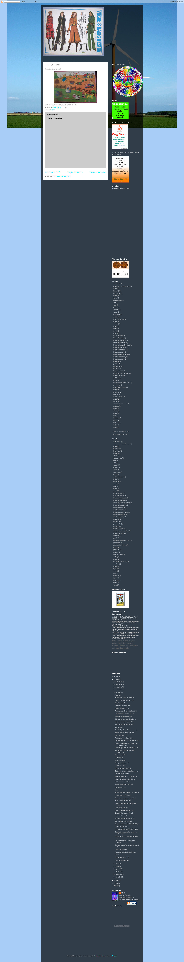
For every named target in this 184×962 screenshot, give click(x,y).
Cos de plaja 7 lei (120, 703)
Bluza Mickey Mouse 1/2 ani (124, 813)
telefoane (116, 418)
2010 (115, 883)
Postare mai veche (98, 172)
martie (118, 872)
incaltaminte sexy (118, 359)
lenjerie (115, 368)
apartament (116, 284)
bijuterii (115, 291)
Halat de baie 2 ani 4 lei (122, 782)
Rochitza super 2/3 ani (122, 773)
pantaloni (116, 385)
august (118, 692)
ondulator (116, 378)
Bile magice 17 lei (120, 787)
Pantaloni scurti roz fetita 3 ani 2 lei (126, 711)
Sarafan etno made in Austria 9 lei (125, 798)
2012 (115, 679)
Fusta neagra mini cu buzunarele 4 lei (126, 748)
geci (114, 331)
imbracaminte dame (119, 347)
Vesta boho (118, 727)
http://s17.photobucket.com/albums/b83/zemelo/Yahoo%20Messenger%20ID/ (125, 636)
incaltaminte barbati (119, 350)
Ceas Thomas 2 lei (121, 849)
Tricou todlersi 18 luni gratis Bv (124, 821)
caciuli (115, 298)
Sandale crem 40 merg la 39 (123, 716)
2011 (115, 880)
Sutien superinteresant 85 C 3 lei (125, 818)
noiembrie (119, 684)
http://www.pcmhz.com (120, 434)
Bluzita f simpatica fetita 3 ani (124, 700)
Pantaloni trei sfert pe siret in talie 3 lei (127, 741)
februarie (118, 874)
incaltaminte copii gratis (120, 354)
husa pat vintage (118, 338)
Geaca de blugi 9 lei (121, 826)
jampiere (116, 361)
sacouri (115, 401)
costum (115, 317)
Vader (117, 855)
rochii (115, 399)
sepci (115, 413)
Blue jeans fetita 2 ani (122, 763)
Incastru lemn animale (122, 860)
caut (114, 305)
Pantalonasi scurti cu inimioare (124, 697)
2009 (115, 886)
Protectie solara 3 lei (121, 808)
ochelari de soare (118, 375)
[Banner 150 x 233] (120, 149)
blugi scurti (116, 293)
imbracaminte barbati (119, 340)
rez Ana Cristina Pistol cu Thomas (125, 852)
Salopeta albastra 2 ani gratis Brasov (126, 829)
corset (115, 312)
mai (117, 866)
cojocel (115, 307)
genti (114, 333)
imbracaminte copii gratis (121, 345)
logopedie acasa (118, 371)
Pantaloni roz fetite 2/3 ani (123, 795)
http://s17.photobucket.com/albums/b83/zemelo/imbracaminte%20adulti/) (125, 628)
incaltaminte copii (118, 352)
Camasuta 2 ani (120, 765)
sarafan (115, 411)
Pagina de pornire (75, 172)
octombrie (119, 687)
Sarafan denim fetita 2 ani (123, 768)
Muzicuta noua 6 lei (121, 735)
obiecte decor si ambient (121, 373)
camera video (117, 300)
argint (115, 288)
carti (114, 302)
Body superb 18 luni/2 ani (123, 800)
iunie (117, 863)
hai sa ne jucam (118, 335)
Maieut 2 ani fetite (120, 755)
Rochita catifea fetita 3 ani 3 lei (124, 714)
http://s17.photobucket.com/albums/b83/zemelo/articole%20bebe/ (125, 633)
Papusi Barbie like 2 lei (122, 708)
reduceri (115, 394)
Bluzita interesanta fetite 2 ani (124, 810)
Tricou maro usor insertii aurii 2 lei (125, 719)
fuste (114, 328)
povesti (115, 389)
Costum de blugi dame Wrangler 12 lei (127, 824)
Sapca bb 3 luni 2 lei (121, 816)
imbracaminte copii (119, 343)
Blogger (114, 956)
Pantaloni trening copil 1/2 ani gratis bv (127, 792)
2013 (115, 676)
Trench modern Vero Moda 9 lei (124, 732)
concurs (115, 310)
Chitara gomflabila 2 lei (122, 857)
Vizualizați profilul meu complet (128, 899)
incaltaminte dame (119, 357)
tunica (115, 425)
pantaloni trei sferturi (119, 387)
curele (115, 321)
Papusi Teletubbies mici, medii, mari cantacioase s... (126, 744)
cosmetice (116, 314)
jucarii (53, 110)
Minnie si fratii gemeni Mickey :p (125, 779)
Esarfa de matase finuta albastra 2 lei (126, 771)
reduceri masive (118, 397)
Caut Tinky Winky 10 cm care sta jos (126, 730)
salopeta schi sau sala (120, 404)
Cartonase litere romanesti (123, 705)
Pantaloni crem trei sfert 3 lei (124, 738)
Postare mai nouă (52, 172)
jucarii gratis (117, 366)
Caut (116, 790)
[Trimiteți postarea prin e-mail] (65, 107)
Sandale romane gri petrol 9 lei (124, 722)
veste (115, 427)
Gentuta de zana (120, 760)
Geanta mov (119, 757)
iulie (117, 695)
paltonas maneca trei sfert (121, 382)
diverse (115, 324)
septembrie (119, 690)
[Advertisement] (120, 224)
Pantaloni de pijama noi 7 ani (124, 784)
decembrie (119, 682)
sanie (115, 408)
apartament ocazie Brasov (121, 286)
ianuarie (118, 877)
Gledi (123, 893)
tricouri (115, 422)
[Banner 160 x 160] (120, 119)
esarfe (115, 326)
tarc (114, 415)
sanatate (116, 406)
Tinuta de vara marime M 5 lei (124, 724)
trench (115, 420)
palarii (115, 380)
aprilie (118, 869)
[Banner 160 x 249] (120, 182)
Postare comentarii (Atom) (62, 176)
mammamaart (100, 956)
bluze (115, 295)
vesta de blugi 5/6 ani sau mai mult (126, 776)
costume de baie (118, 319)
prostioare (116, 392)
